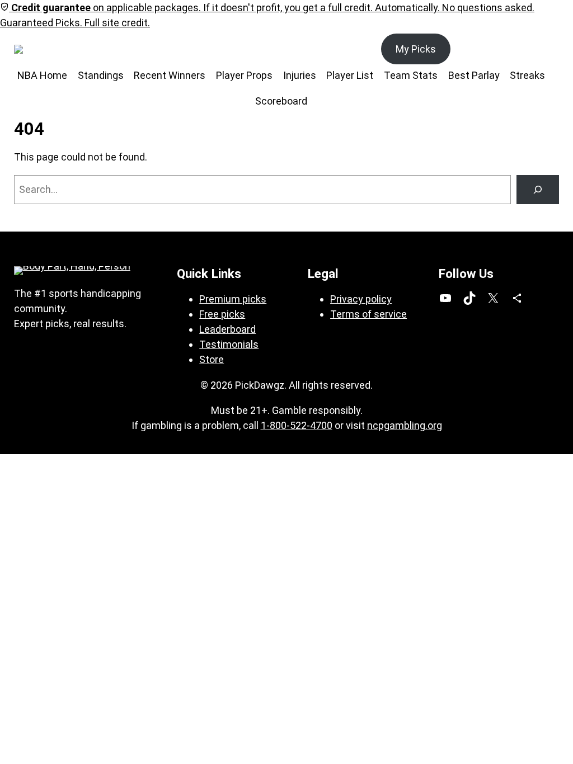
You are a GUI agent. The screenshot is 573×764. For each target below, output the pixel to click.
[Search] (537, 189)
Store (211, 359)
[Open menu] (75, 49)
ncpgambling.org (404, 425)
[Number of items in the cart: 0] (546, 49)
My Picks (416, 49)
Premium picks (232, 299)
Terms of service (368, 314)
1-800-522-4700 (296, 425)
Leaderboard (227, 329)
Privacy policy (361, 299)
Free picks (222, 314)
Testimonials (229, 344)
